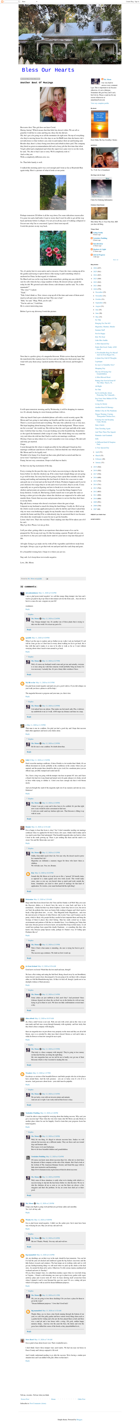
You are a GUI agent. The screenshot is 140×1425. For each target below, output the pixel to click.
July (97, 309)
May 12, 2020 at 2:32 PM (51, 852)
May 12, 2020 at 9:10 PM (51, 1238)
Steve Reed (30, 1339)
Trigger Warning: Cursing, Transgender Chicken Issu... (105, 415)
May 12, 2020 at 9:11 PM (51, 1295)
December (99, 292)
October (98, 299)
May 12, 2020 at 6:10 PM (45, 1255)
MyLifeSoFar (98, 243)
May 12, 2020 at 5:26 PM (55, 1156)
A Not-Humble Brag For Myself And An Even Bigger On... (106, 353)
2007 (95, 509)
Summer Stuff (100, 330)
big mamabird (31, 1254)
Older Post (81, 1399)
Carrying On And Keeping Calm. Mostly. (104, 420)
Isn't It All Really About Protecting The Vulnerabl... (105, 394)
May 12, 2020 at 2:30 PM (51, 803)
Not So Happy (100, 333)
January (98, 462)
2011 (95, 495)
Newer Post (25, 1399)
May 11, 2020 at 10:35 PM (45, 682)
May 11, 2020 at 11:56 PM (40, 760)
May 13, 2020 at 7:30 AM (43, 1339)
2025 (95, 271)
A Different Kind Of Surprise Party (105, 443)
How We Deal (100, 337)
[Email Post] (46, 579)
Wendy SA (30, 1219)
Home (53, 1399)
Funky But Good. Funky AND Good (106, 348)
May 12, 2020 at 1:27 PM (42, 1073)
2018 (95, 470)
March (97, 455)
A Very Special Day (102, 447)
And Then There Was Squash (105, 432)
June (97, 313)
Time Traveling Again (102, 428)
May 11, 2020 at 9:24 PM (47, 593)
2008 (95, 505)
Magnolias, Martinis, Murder (105, 326)
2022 (95, 282)
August (98, 306)
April (97, 452)
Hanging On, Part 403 (102, 323)
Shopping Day (100, 368)
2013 (95, 488)
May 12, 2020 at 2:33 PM (51, 944)
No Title (98, 320)
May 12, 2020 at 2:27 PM (51, 661)
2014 (95, 484)
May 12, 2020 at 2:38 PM (51, 1136)
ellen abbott (30, 1018)
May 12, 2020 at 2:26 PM (51, 618)
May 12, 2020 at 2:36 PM (51, 1094)
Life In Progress (99, 254)
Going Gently (98, 232)
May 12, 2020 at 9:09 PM (51, 1177)
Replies (30, 614)
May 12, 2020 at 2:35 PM (51, 1049)
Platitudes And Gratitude (103, 435)
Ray (32, 872)
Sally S (28, 760)
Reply (28, 609)
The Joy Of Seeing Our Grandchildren (103, 372)
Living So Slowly (101, 404)
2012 (95, 491)
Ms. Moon (35, 618)
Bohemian (29, 899)
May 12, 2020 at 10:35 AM (44, 1018)
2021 (95, 285)
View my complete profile (100, 103)
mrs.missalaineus (32, 593)
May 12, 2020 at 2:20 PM (49, 1113)
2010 (95, 498)
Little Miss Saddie (101, 340)
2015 (95, 481)
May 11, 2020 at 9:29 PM (40, 637)
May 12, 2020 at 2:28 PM (45, 1203)
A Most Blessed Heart (102, 377)
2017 (95, 474)
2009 (95, 502)
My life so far (30, 682)
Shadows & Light (99, 249)
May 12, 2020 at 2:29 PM (51, 706)
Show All (115, 260)
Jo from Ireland (31, 966)
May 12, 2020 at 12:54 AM (41, 827)
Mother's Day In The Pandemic (106, 410)
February (98, 459)
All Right (98, 386)
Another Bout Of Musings (104, 407)
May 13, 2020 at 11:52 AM (51, 1310)
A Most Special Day (102, 343)
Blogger (79, 1419)
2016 (95, 477)
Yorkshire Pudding (33, 1113)
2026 (95, 268)
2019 (95, 467)
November (99, 295)
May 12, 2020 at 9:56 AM (47, 966)
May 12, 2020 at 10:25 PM (44, 873)
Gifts (97, 439)
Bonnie (28, 827)
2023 (95, 278)
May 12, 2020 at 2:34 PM (51, 994)
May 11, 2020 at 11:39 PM (36, 725)
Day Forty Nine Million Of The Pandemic (106, 399)
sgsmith (28, 637)
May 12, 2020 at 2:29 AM (43, 899)
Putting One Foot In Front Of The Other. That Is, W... (105, 381)
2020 (95, 289)
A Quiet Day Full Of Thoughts (106, 358)
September (99, 302)
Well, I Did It (99, 425)
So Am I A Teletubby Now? (105, 365)
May (97, 317)
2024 (95, 275)
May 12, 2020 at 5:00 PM (43, 1220)
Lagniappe (98, 361)
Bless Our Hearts (48, 70)
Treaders (29, 1073)
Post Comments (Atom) (38, 1403)
